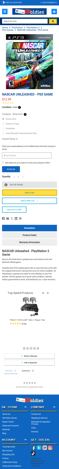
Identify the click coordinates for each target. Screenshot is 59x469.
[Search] (53, 21)
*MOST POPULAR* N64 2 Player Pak (27, 319)
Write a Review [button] (30, 356)
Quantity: (6, 177)
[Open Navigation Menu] (5, 11)
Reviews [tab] (9, 370)
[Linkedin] (16, 218)
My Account (7, 450)
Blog (4, 433)
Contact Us (36, 414)
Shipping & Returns (39, 418)
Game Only (11, 119)
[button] (44, 293)
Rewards (6, 429)
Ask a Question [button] (30, 362)
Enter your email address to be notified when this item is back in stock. (29, 147)
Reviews (34, 432)
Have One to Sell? (14, 209)
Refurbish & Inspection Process (40, 423)
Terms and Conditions (11, 466)
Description (29, 228)
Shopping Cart (8, 454)
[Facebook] (3, 218)
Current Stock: (9, 139)
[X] (11, 218)
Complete (10, 128)
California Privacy (9, 462)
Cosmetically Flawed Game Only (21, 133)
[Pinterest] (20, 218)
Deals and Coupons (10, 426)
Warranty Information (29, 242)
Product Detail (29, 235)
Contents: (12, 114)
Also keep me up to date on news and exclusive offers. (27, 163)
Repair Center (8, 422)
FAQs (33, 428)
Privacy (5, 458)
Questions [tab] (26, 370)
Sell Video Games (9, 418)
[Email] (7, 218)
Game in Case (12, 124)
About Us (6, 414)
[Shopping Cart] (54, 11)
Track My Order (8, 447)
